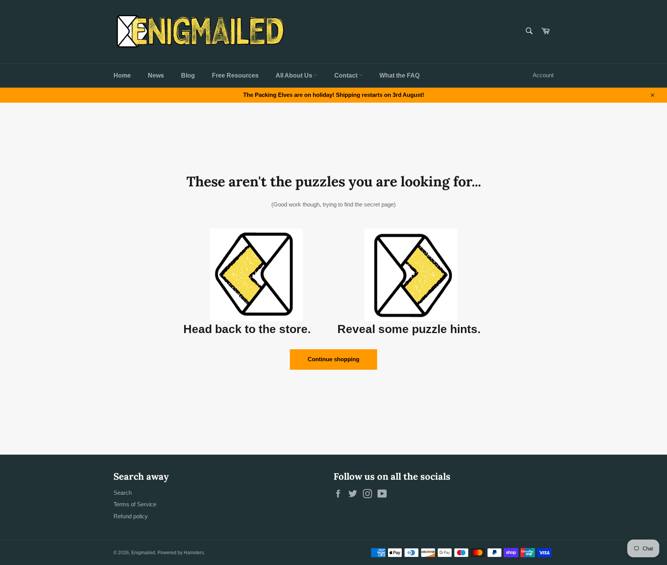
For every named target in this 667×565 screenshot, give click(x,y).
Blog (188, 75)
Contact (346, 75)
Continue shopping (333, 359)
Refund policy (130, 516)
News (156, 75)
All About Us (295, 75)
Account (543, 75)
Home (122, 75)
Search (122, 492)
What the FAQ (399, 75)
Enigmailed (143, 552)
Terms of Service (134, 504)
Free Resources (235, 75)
